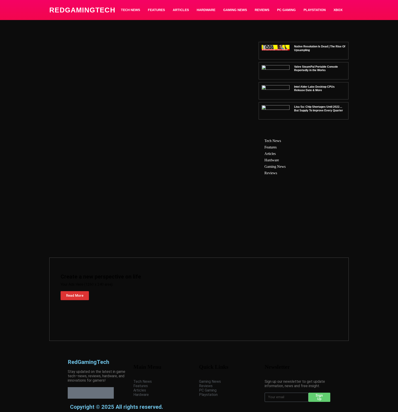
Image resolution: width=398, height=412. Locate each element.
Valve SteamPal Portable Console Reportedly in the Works (316, 68)
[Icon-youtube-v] (108, 393)
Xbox (338, 10)
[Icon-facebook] (73, 393)
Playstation (315, 10)
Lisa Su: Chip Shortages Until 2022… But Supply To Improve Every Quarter (318, 108)
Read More (74, 295)
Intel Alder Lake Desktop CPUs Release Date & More (314, 88)
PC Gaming (286, 10)
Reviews (262, 10)
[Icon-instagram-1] (96, 393)
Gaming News (235, 10)
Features (156, 10)
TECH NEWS (130, 10)
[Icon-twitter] (85, 393)
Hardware (206, 10)
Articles (181, 10)
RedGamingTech (82, 10)
